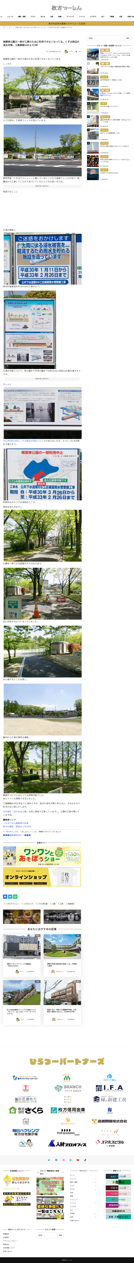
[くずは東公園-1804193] (42, 650)
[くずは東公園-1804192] (42, 592)
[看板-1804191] (30, 328)
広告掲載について (9, 1248)
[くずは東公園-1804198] (42, 473)
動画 (59, 16)
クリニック (70, 16)
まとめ (43, 16)
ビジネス (93, 16)
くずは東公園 (42, 904)
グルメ (33, 16)
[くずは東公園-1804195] (42, 766)
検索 (127, 38)
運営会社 (6, 1244)
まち (80, 51)
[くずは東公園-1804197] (42, 149)
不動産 (112, 16)
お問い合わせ (74, 1220)
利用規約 (6, 1237)
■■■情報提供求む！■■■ (17, 835)
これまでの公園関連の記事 (16, 823)
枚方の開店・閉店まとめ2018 (17, 826)
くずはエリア (28, 904)
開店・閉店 (22, 16)
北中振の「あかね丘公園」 (16, 811)
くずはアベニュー (12, 904)
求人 (102, 16)
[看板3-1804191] (42, 412)
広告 (120, 16)
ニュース (10, 16)
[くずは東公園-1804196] (42, 91)
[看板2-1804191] (42, 257)
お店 (51, 16)
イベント (82, 16)
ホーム (72, 1175)
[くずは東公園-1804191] (42, 534)
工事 (61, 904)
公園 (53, 904)
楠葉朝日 (71, 904)
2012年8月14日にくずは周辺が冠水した (22, 440)
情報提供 (6, 1234)
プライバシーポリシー (10, 1241)
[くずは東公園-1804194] (42, 708)
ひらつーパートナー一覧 (11, 1188)
